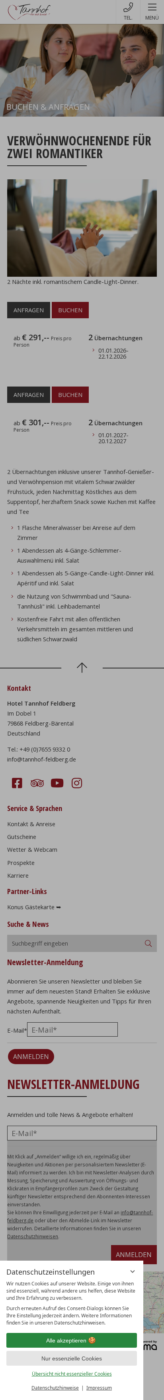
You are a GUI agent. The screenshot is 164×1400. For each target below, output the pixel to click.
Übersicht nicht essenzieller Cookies (72, 1373)
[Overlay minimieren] (132, 1271)
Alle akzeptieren (66, 1340)
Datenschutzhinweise (55, 1387)
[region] (71, 1303)
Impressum (99, 1387)
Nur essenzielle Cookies (71, 1358)
